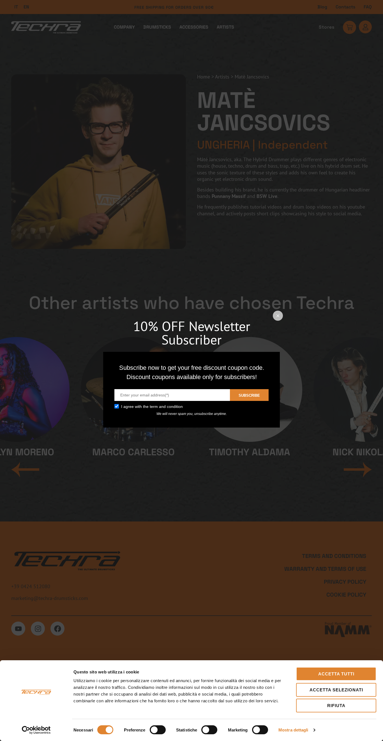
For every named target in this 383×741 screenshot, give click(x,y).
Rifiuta (336, 705)
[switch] (158, 729)
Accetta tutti (336, 673)
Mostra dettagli (293, 730)
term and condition (166, 406)
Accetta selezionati (336, 689)
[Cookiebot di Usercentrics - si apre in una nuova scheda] (36, 730)
